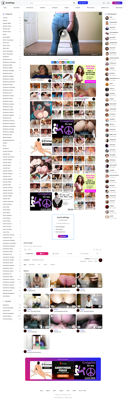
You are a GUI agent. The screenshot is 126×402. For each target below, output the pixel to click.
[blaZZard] (107, 207)
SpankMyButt (113, 52)
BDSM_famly (113, 134)
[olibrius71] (107, 125)
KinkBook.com (105, 7)
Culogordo (112, 180)
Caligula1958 (113, 109)
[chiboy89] (107, 69)
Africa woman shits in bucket (34, 352)
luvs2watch (112, 27)
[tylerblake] (107, 186)
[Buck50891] (107, 38)
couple (45, 264)
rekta (111, 17)
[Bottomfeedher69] (107, 176)
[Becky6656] (107, 156)
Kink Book (87, 258)
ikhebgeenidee (113, 42)
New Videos (17, 7)
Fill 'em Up (82, 290)
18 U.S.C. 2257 (82, 390)
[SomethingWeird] (107, 33)
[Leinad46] (107, 171)
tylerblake (112, 185)
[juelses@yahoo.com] (107, 79)
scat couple (32, 264)
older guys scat (57, 331)
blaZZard (112, 206)
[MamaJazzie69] (107, 23)
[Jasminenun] (107, 115)
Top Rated (42, 7)
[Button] (97, 253)
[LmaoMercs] (107, 191)
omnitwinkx (112, 149)
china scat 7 (83, 331)
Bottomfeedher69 (114, 175)
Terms (68, 390)
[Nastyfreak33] (107, 105)
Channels (78, 7)
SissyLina (112, 88)
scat (39, 264)
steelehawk (112, 129)
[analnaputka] (107, 196)
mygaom (112, 98)
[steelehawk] (107, 130)
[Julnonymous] (107, 64)
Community (91, 7)
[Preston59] (107, 202)
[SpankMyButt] (107, 54)
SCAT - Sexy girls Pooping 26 (87, 311)
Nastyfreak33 (113, 103)
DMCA (74, 390)
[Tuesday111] (107, 120)
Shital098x (112, 93)
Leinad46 (112, 170)
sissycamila (112, 47)
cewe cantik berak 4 (32, 331)
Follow (95, 261)
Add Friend (90, 261)
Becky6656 (112, 154)
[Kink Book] (100, 260)
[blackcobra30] (107, 166)
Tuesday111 (112, 119)
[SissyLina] (107, 89)
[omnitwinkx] (107, 151)
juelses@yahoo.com (115, 78)
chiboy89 (112, 68)
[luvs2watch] (107, 28)
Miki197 (111, 216)
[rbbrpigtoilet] (107, 140)
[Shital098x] (107, 94)
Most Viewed (30, 7)
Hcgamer (112, 211)
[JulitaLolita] (107, 145)
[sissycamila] (107, 49)
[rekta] (107, 18)
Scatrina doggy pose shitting (61, 311)
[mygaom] (107, 100)
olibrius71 (112, 124)
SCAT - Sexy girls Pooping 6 (33, 311)
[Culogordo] (107, 181)
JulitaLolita (112, 144)
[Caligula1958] (107, 110)
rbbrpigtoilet (113, 139)
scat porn (52, 264)
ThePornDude (119, 7)
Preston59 (112, 200)
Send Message (83, 261)
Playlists (67, 7)
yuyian (111, 83)
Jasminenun (112, 114)
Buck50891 (112, 37)
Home (5, 7)
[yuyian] (107, 84)
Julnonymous (113, 63)
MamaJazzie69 (113, 22)
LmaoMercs (113, 190)
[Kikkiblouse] (107, 161)
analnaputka (113, 195)
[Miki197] (107, 217)
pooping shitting (31, 290)
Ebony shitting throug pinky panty (62, 290)
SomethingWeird (114, 32)
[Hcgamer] (107, 212)
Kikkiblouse (112, 160)
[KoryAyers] (107, 74)
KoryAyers (112, 73)
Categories (55, 7)
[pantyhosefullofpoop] (107, 59)
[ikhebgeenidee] (107, 43)
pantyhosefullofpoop (115, 58)
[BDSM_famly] (107, 135)
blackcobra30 (113, 165)
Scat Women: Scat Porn (38, 259)
